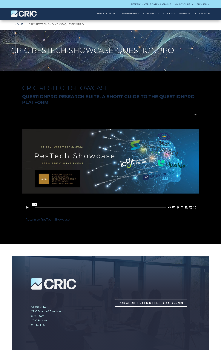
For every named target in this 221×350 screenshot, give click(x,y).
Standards (150, 13)
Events (183, 13)
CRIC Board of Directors (46, 311)
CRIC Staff (37, 315)
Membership (129, 13)
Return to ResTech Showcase (47, 219)
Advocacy (169, 13)
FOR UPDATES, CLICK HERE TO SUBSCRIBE (151, 303)
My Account (182, 4)
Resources (200, 13)
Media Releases (106, 13)
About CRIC (38, 306)
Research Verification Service (151, 4)
